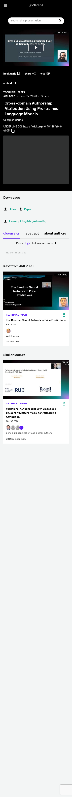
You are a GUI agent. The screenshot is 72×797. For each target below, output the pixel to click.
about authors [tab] (55, 233)
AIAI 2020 (26, 266)
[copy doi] (15, 131)
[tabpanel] (36, 248)
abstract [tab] (32, 233)
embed (7, 82)
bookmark (9, 73)
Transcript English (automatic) (28, 221)
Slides (12, 209)
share (28, 73)
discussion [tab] (11, 233)
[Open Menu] (5, 5)
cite (42, 73)
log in (28, 243)
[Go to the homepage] (36, 5)
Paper (27, 209)
